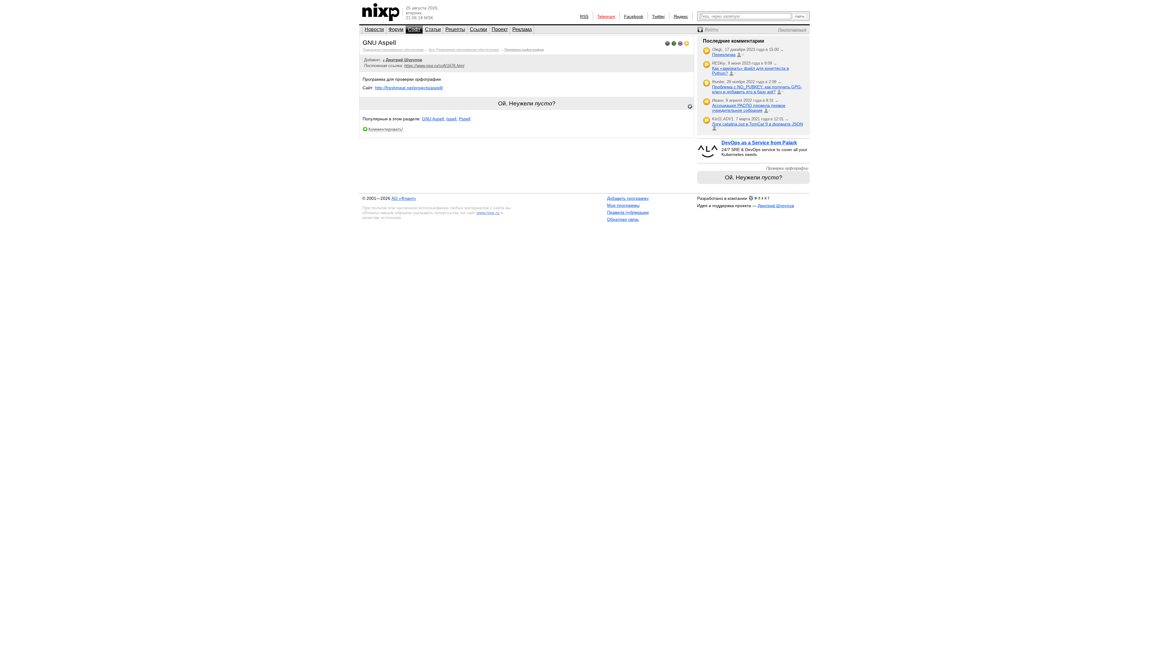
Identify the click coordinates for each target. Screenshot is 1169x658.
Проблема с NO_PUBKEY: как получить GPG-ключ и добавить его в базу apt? (757, 89)
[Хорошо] (680, 43)
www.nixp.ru (488, 212)
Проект (500, 29)
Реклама (522, 29)
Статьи (433, 29)
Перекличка (723, 54)
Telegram (606, 16)
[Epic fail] (667, 43)
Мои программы (623, 205)
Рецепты (455, 29)
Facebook (633, 16)
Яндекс (681, 16)
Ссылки (478, 29)
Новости (374, 29)
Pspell (464, 118)
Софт (414, 29)
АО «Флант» (403, 198)
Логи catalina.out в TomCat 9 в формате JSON (757, 124)
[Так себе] (674, 43)
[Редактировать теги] (690, 106)
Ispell (451, 118)
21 (743, 54)
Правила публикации (628, 212)
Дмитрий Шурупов (776, 205)
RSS (584, 16)
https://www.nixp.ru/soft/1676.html (434, 65)
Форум (395, 29)
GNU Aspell (433, 118)
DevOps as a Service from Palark (759, 142)
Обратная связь (623, 219)
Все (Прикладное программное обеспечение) (464, 49)
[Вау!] (686, 43)
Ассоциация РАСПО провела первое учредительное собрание (748, 108)
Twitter (658, 16)
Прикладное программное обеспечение (393, 49)
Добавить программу (628, 198)
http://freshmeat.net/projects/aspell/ (409, 87)
